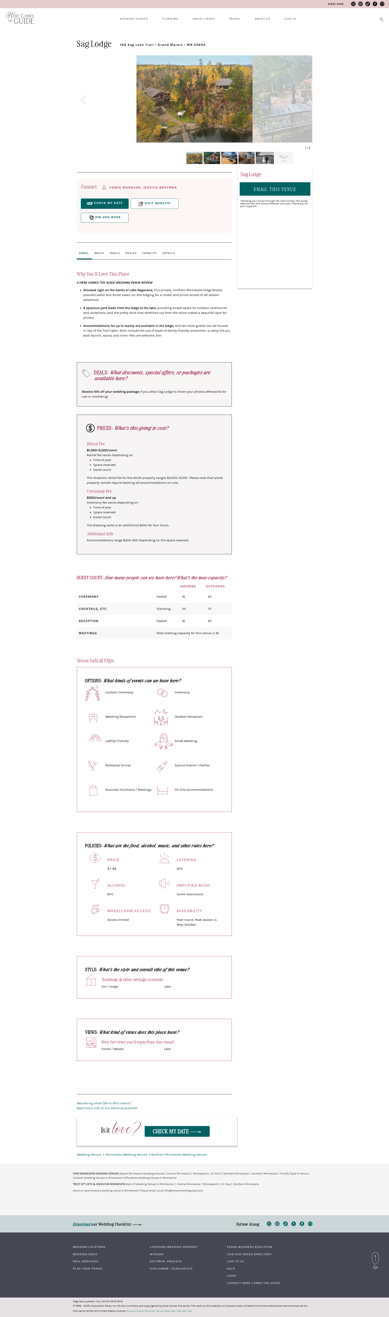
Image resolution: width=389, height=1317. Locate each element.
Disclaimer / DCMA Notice (171, 1268)
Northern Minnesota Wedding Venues (179, 1154)
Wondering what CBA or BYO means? (104, 1103)
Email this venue (275, 189)
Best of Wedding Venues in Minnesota (150, 1184)
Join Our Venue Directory (249, 1254)
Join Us (290, 18)
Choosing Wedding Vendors (174, 1247)
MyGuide (157, 1254)
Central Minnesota (178, 1173)
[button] (307, 99)
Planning (170, 18)
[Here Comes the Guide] (17, 15)
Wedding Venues (134, 18)
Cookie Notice (156, 1311)
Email (84, 253)
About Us (262, 18)
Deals (115, 253)
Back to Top (375, 1253)
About (99, 253)
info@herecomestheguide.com (183, 1190)
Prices (131, 253)
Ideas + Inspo (203, 18)
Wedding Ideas (85, 1254)
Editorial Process (166, 1261)
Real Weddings (85, 1261)
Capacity (149, 253)
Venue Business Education (250, 1247)
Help (231, 1268)
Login (231, 1275)
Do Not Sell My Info (179, 1311)
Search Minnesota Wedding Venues (142, 1173)
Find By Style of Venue (294, 1173)
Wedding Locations (89, 1247)
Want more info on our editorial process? (107, 1108)
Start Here (336, 4)
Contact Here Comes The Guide (253, 1283)
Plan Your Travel (88, 1268)
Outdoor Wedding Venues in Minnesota (97, 1178)
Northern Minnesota (236, 1173)
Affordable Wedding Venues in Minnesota (150, 1178)
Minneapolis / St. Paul (207, 1173)
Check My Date (171, 1131)
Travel (235, 18)
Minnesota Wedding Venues (127, 1154)
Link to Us (235, 1261)
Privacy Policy (135, 1311)
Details (168, 253)
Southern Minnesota (264, 1173)
